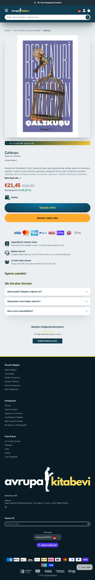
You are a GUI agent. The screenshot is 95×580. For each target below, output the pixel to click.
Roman (8, 405)
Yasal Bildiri (9, 374)
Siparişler (8, 445)
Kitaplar (8, 30)
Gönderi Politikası (12, 381)
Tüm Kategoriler (11, 457)
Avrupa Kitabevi (51, 575)
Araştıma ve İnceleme (14, 413)
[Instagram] (6, 507)
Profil (7, 449)
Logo (20, 10)
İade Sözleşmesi (11, 389)
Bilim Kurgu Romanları (14, 421)
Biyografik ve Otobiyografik (15, 425)
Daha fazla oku (12, 178)
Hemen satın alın (47, 218)
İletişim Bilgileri (11, 370)
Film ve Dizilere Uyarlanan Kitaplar (26, 30)
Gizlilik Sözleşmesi (12, 378)
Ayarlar (8, 453)
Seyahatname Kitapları (14, 417)
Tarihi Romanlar (11, 409)
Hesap (84, 10)
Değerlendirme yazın (47, 341)
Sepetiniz (88, 10)
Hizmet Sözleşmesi (13, 385)
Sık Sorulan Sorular (12, 441)
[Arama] (88, 17)
